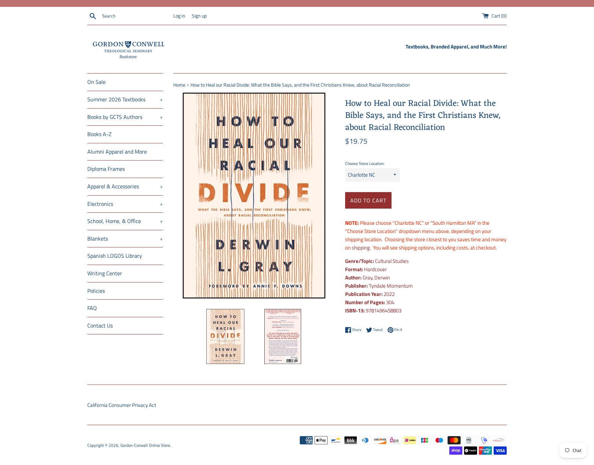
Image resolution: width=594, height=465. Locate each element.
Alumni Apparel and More (117, 151)
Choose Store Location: (365, 163)
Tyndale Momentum (391, 286)
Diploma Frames (106, 169)
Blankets (125, 238)
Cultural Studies (392, 261)
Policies (96, 291)
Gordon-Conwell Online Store (145, 445)
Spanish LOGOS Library (114, 256)
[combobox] (136, 16)
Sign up (199, 15)
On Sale (96, 82)
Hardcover (375, 269)
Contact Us (100, 325)
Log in (179, 15)
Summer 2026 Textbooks (125, 99)
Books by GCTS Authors (125, 117)
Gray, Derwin (376, 277)
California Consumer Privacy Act (121, 405)
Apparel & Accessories (125, 186)
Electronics (125, 204)
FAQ (92, 308)
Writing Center (104, 273)
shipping (361, 248)
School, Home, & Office (125, 221)
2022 (389, 294)
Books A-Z (99, 134)
